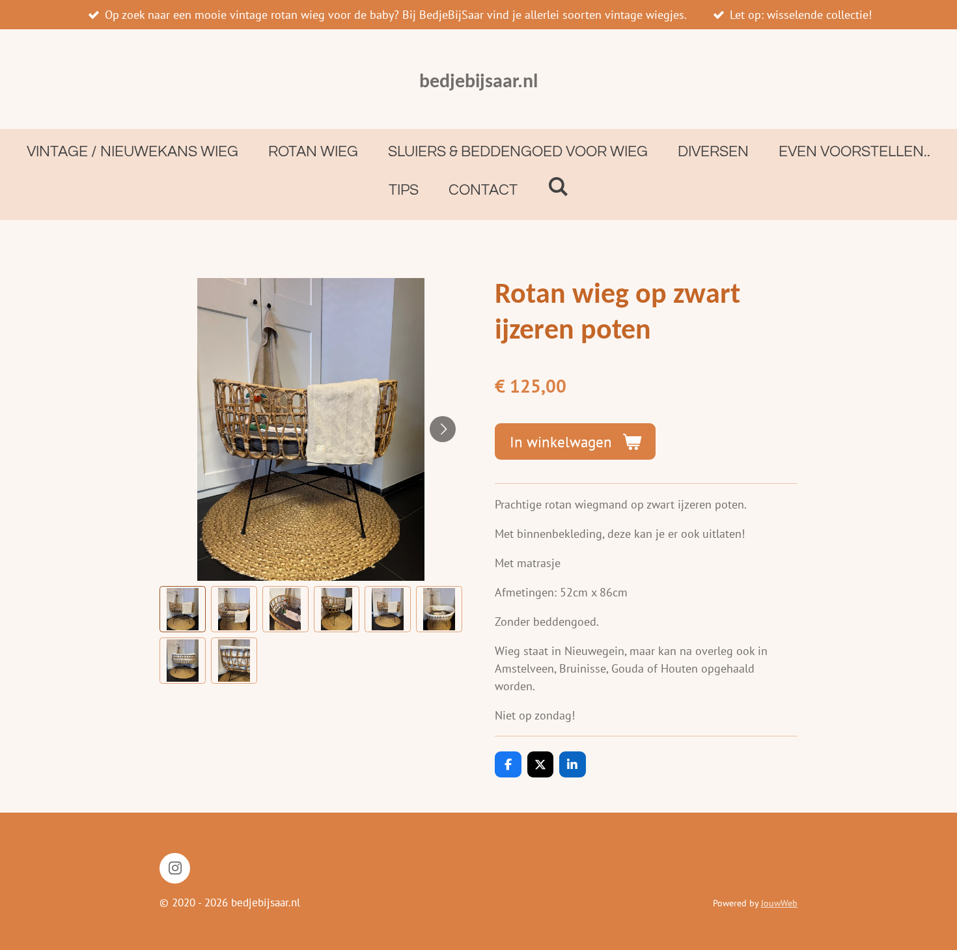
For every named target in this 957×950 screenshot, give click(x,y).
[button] (183, 609)
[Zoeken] (558, 187)
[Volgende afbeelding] (443, 429)
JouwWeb (779, 903)
